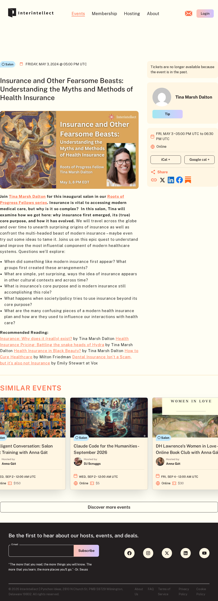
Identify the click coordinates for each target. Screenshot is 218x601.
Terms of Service (164, 591)
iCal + (165, 160)
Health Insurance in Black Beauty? (47, 351)
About (153, 13)
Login (205, 13)
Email (14, 544)
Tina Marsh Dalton (27, 196)
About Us (139, 591)
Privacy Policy (184, 591)
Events (78, 13)
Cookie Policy (201, 591)
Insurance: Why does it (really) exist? (36, 338)
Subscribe (86, 551)
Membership (104, 13)
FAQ (151, 589)
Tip (167, 114)
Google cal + (199, 160)
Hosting (132, 13)
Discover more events (109, 507)
